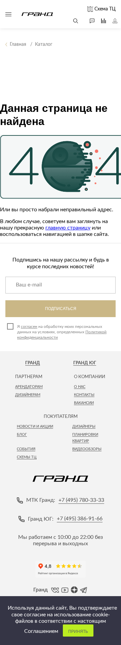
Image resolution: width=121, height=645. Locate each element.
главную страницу (67, 228)
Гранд (32, 363)
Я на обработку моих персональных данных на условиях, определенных (62, 332)
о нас (79, 387)
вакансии (84, 403)
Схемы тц (27, 457)
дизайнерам (27, 395)
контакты (84, 395)
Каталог (8, 14)
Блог (22, 434)
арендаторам (29, 387)
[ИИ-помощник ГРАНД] (88, 21)
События (26, 449)
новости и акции (35, 426)
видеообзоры (87, 449)
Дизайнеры (83, 426)
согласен (29, 327)
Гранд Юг (84, 363)
